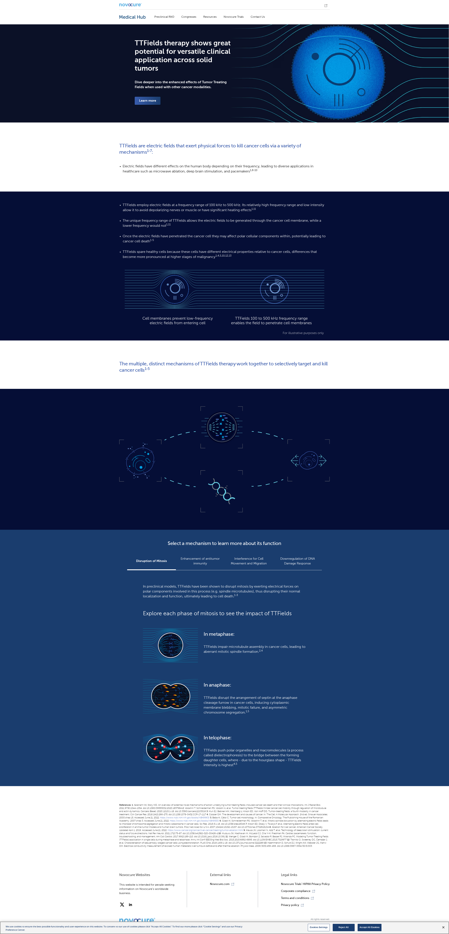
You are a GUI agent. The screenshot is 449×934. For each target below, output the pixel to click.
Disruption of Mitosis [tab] (151, 561)
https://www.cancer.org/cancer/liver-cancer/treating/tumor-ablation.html (205, 830)
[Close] (443, 927)
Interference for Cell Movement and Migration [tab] (249, 561)
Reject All (344, 927)
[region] (224, 928)
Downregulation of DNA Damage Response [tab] (297, 561)
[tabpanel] (224, 674)
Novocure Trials (234, 17)
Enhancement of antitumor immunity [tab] (200, 561)
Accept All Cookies (370, 927)
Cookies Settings (319, 927)
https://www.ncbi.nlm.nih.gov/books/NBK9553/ (194, 821)
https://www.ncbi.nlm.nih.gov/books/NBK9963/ (185, 818)
